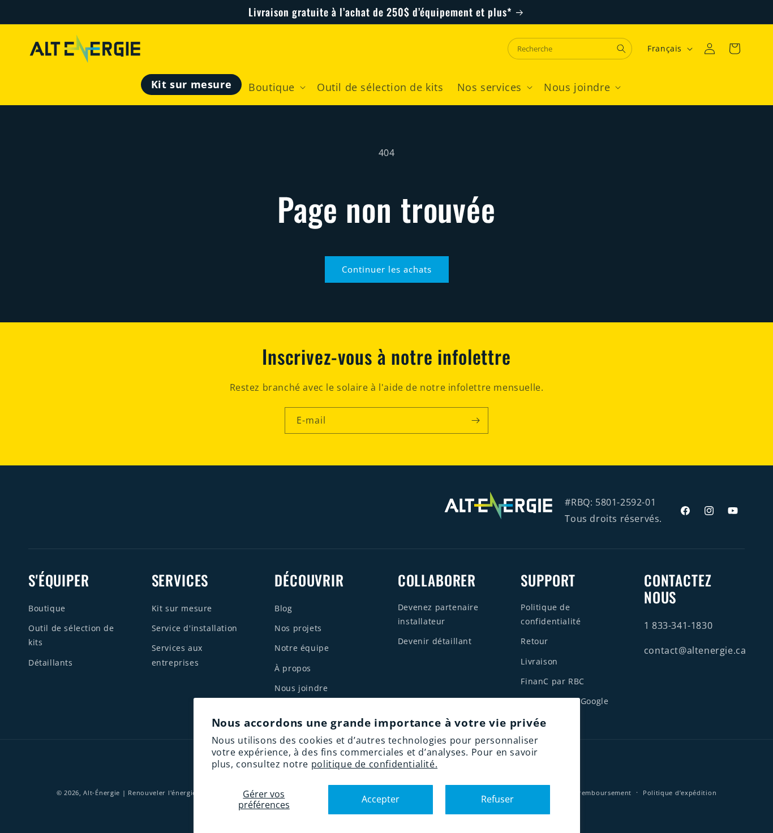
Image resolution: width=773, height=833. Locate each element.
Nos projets (298, 628)
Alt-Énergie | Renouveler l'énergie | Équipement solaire (176, 792)
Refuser (497, 799)
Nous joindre (301, 688)
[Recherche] (621, 49)
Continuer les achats (387, 269)
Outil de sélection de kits (71, 635)
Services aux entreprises (177, 654)
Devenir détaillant (435, 641)
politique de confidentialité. (374, 764)
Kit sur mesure (182, 608)
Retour (534, 641)
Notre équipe (301, 647)
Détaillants (50, 662)
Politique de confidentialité (551, 614)
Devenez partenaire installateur (438, 614)
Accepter (381, 799)
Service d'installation (195, 628)
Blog (283, 608)
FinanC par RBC (552, 681)
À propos (292, 668)
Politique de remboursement (584, 792)
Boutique (47, 608)
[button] (276, 87)
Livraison (539, 661)
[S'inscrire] (475, 420)
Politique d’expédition (679, 792)
